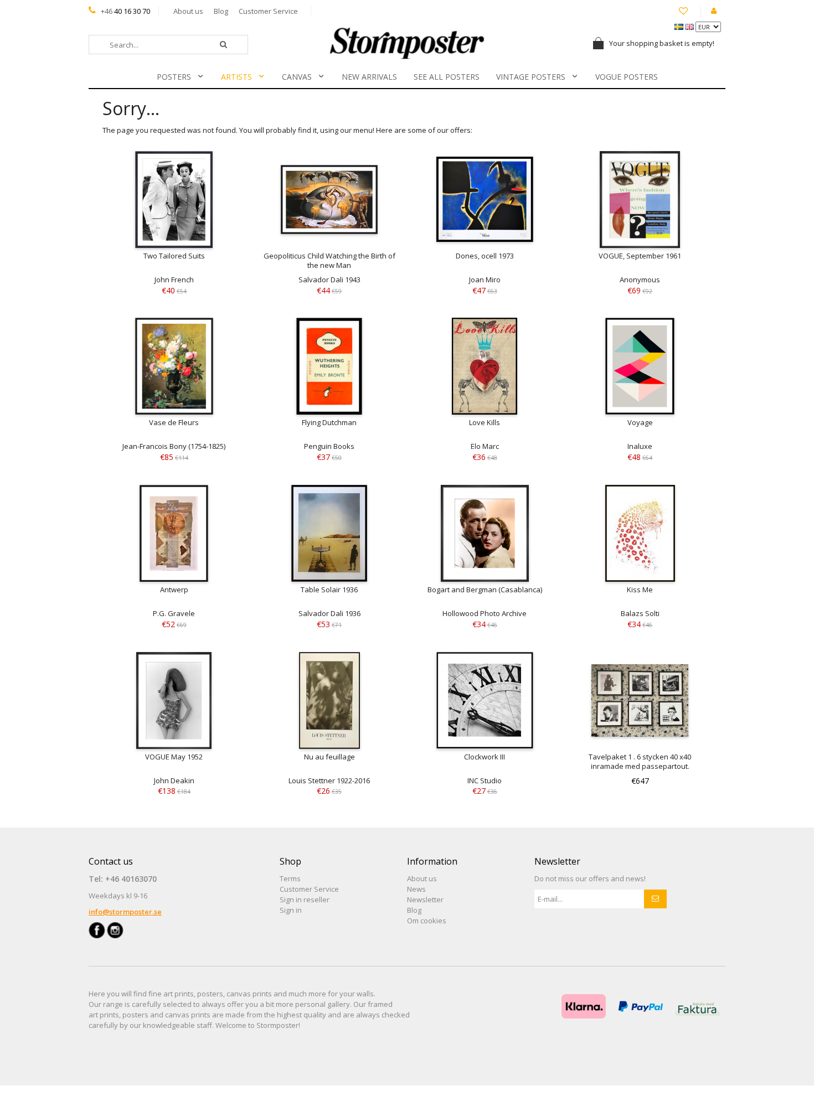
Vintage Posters (530, 76)
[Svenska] (679, 26)
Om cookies (426, 921)
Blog (221, 11)
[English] (690, 26)
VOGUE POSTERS (626, 76)
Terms (290, 878)
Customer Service (268, 11)
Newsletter (425, 899)
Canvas (297, 76)
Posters (174, 76)
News (416, 889)
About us (188, 11)
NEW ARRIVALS (369, 76)
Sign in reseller (304, 899)
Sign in (291, 910)
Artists (236, 76)
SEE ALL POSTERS (447, 76)
